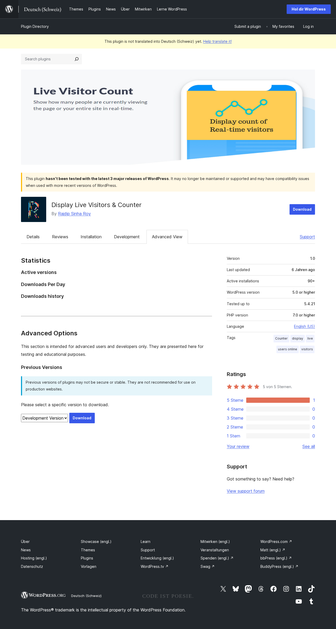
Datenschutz (32, 566)
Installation (91, 236)
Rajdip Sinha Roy (74, 213)
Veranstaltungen (215, 550)
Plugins (87, 558)
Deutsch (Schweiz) (86, 596)
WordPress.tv (155, 566)
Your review (238, 446)
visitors (307, 349)
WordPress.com (276, 541)
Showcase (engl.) (96, 541)
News (26, 550)
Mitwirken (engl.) (215, 541)
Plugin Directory (35, 26)
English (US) (304, 326)
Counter (281, 338)
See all (308, 446)
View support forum (246, 491)
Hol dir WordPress (309, 9)
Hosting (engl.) (34, 558)
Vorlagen (88, 566)
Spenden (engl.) (217, 558)
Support (307, 236)
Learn (145, 541)
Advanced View (167, 236)
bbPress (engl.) (276, 558)
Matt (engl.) (272, 550)
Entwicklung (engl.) (157, 558)
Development (127, 236)
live (310, 338)
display (297, 338)
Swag (208, 566)
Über (25, 541)
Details (33, 236)
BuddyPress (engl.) (279, 566)
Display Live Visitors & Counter (96, 205)
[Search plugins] (76, 59)
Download (302, 209)
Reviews (60, 236)
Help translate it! (217, 41)
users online (287, 349)
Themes (88, 550)
